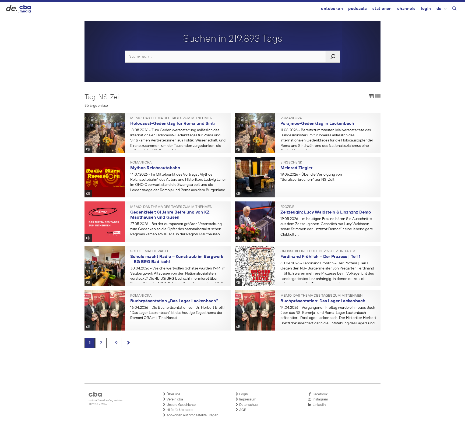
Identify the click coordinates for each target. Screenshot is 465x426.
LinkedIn (318, 405)
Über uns (173, 394)
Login (426, 9)
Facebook (319, 394)
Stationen (382, 9)
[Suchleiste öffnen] (454, 9)
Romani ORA (291, 118)
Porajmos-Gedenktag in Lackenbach (317, 124)
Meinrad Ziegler (296, 168)
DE (439, 9)
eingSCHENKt (292, 162)
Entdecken (332, 9)
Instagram (319, 399)
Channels (406, 9)
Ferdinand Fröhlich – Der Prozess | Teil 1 (320, 257)
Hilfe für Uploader (179, 410)
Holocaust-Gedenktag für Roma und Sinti (172, 124)
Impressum (247, 399)
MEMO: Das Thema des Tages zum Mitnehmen (171, 118)
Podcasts (357, 9)
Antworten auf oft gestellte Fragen (192, 415)
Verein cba (174, 399)
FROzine (287, 207)
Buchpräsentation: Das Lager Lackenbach (322, 301)
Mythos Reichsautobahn (155, 168)
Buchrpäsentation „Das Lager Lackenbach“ (174, 301)
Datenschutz (248, 405)
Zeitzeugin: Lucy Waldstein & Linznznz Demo (325, 212)
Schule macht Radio (149, 251)
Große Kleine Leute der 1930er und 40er (317, 251)
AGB (242, 410)
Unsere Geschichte (181, 405)
